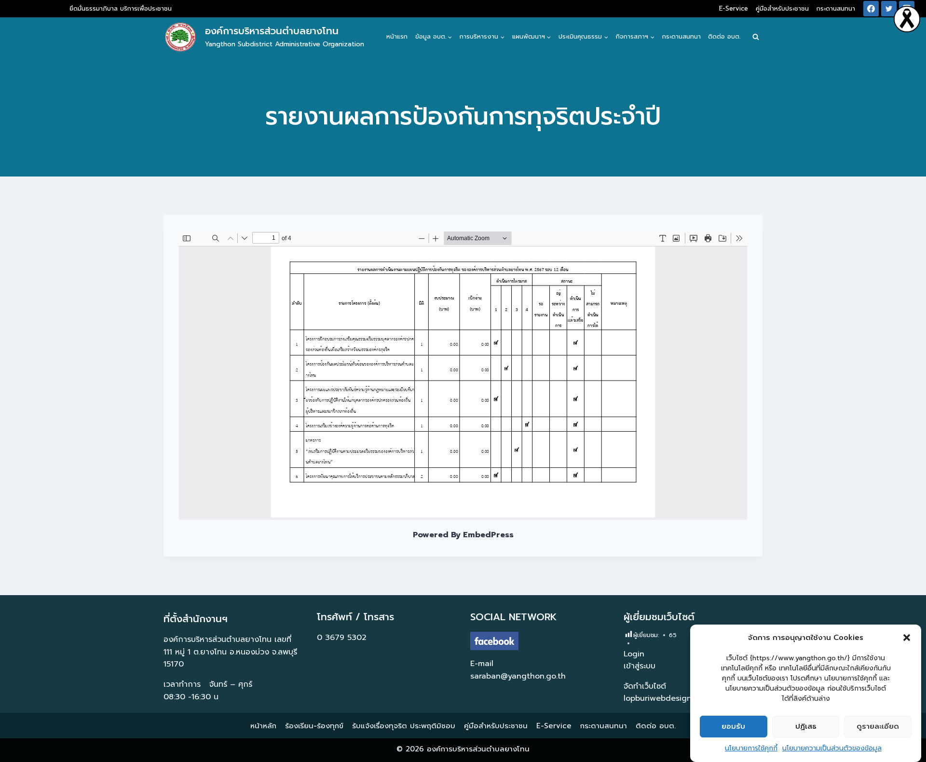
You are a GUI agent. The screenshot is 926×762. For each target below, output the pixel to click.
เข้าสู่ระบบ (639, 666)
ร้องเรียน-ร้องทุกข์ (314, 726)
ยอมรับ (733, 726)
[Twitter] (889, 8)
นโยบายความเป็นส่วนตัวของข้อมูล (832, 748)
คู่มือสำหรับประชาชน (782, 8)
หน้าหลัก (263, 726)
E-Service (733, 8)
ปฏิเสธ (806, 726)
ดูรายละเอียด (878, 726)
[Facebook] (871, 8)
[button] (907, 637)
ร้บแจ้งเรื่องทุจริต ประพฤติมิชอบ (403, 726)
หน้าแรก (397, 36)
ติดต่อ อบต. (724, 36)
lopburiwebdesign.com (666, 698)
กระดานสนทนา (836, 8)
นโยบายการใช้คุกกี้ (751, 748)
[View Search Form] (756, 36)
